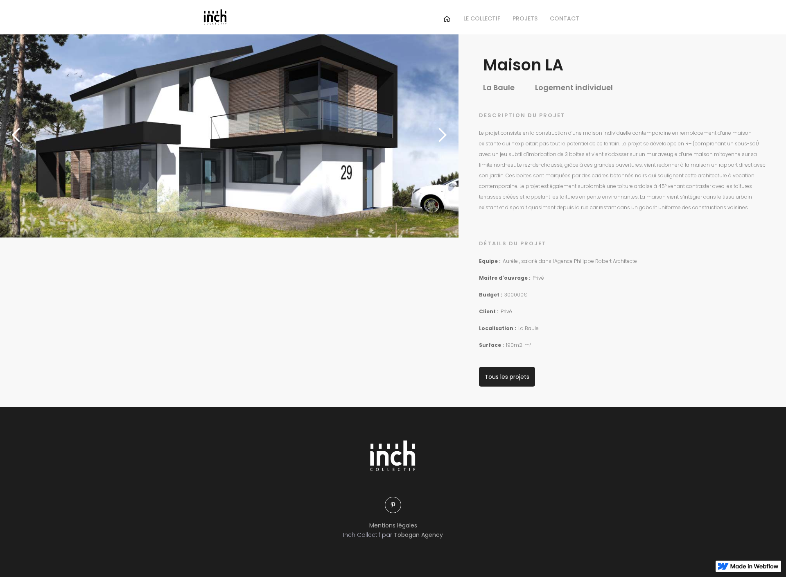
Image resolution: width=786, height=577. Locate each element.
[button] (16, 135)
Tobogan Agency (418, 535)
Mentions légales (393, 525)
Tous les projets (507, 377)
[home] (215, 17)
